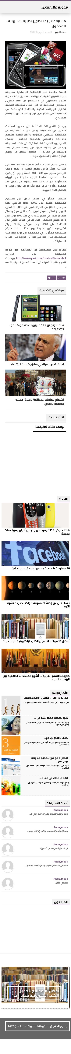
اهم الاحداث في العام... (53, 777)
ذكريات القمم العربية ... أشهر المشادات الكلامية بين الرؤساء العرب (36, 677)
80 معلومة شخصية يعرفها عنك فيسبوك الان (41, 568)
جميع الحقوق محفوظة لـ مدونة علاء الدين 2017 (37, 1026)
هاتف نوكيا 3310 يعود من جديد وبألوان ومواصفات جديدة (37, 531)
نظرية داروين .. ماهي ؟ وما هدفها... (45, 697)
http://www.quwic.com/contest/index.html (41, 258)
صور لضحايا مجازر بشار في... (51, 717)
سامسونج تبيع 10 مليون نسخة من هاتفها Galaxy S (36, 327)
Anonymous (61, 809)
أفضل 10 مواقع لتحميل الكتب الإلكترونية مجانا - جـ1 (36, 641)
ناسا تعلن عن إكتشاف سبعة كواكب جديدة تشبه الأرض (38, 604)
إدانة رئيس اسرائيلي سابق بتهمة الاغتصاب (36, 364)
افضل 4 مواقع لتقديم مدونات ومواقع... (49, 759)
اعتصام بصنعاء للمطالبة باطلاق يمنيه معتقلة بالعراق (39, 402)
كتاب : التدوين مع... (56, 737)
